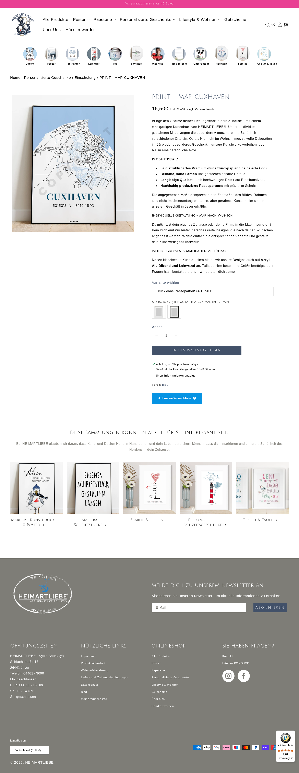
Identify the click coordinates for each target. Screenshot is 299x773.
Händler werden (163, 706)
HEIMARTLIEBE (39, 762)
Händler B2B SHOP (235, 663)
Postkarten (72, 63)
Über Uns (158, 698)
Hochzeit (221, 63)
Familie (242, 63)
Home (15, 78)
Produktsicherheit (93, 663)
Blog (84, 691)
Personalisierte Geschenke (47, 78)
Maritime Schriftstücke (88, 522)
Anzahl (158, 327)
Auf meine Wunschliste (174, 398)
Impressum (88, 656)
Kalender (94, 63)
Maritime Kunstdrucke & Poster (34, 522)
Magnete (157, 63)
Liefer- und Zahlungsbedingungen (105, 677)
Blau (165, 384)
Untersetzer (200, 63)
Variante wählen (165, 282)
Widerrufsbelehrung (95, 670)
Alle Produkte (161, 656)
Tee (115, 63)
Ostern (30, 63)
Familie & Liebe (145, 520)
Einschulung (85, 78)
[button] (81, 19)
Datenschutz (89, 684)
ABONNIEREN (270, 608)
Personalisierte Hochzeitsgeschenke (201, 522)
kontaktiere (181, 271)
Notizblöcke (179, 63)
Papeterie (158, 670)
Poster (51, 63)
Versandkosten (205, 109)
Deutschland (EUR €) (27, 750)
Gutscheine (159, 691)
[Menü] (292, 733)
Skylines (136, 63)
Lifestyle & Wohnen (165, 684)
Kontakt (227, 656)
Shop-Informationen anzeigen (177, 375)
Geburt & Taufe (264, 63)
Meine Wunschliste (94, 698)
